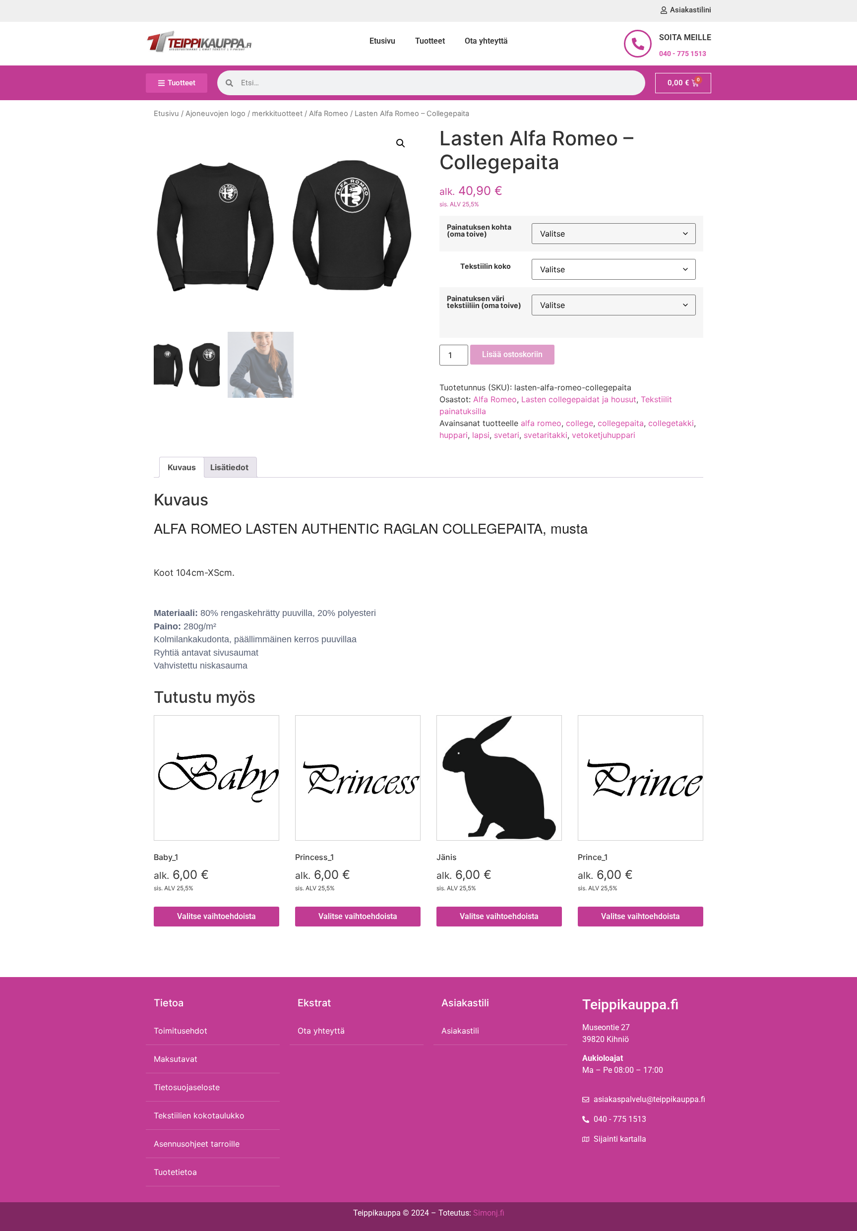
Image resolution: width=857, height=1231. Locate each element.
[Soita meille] (638, 44)
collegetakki (671, 423)
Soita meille (685, 37)
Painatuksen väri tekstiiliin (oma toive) (484, 302)
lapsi (481, 435)
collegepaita (621, 423)
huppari (453, 435)
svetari (506, 435)
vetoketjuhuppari (603, 435)
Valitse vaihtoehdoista (216, 916)
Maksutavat (175, 1059)
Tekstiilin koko (485, 266)
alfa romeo (541, 423)
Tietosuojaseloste (187, 1087)
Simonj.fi (488, 1213)
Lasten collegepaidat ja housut (578, 399)
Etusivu (382, 41)
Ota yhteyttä (486, 41)
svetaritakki (545, 435)
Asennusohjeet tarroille (197, 1144)
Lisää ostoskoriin (512, 354)
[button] (401, 143)
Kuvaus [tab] (182, 467)
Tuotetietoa (175, 1172)
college (579, 423)
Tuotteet (430, 41)
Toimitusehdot (180, 1031)
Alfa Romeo (328, 113)
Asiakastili (460, 1031)
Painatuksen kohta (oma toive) (479, 231)
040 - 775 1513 (682, 54)
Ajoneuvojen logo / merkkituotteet (244, 113)
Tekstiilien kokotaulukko (199, 1115)
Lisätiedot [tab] (229, 467)
